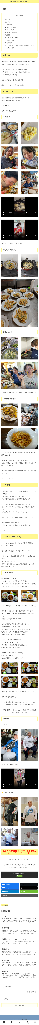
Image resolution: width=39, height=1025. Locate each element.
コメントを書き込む (19, 1005)
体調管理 (7, 35)
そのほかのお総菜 (12, 32)
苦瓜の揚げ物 (10, 29)
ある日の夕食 (10, 40)
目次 (17, 15)
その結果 (9, 43)
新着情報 (6, 905)
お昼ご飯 (7, 19)
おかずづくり (9, 22)
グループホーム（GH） (12, 37)
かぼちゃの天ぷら (12, 27)
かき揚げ (9, 24)
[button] (35, 536)
